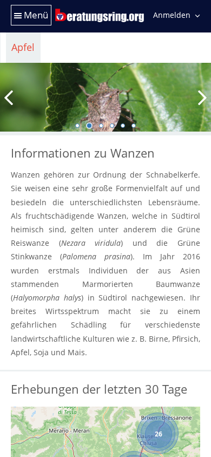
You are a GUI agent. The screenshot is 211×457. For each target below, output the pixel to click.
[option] (105, 97)
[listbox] (105, 98)
